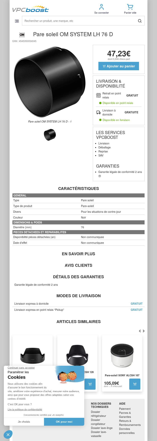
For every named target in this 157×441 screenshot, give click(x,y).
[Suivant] (140, 331)
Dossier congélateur (98, 422)
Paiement (125, 409)
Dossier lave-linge (102, 428)
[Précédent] (144, 331)
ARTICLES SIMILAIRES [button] (78, 321)
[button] (101, 9)
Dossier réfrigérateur (98, 414)
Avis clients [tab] (78, 265)
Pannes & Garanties (125, 415)
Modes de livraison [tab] (78, 295)
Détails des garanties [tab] (78, 276)
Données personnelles (127, 431)
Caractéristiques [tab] (78, 188)
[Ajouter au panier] (90, 384)
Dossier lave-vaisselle (99, 434)
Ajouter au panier (120, 66)
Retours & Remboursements (130, 423)
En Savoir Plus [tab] (78, 253)
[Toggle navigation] (16, 21)
